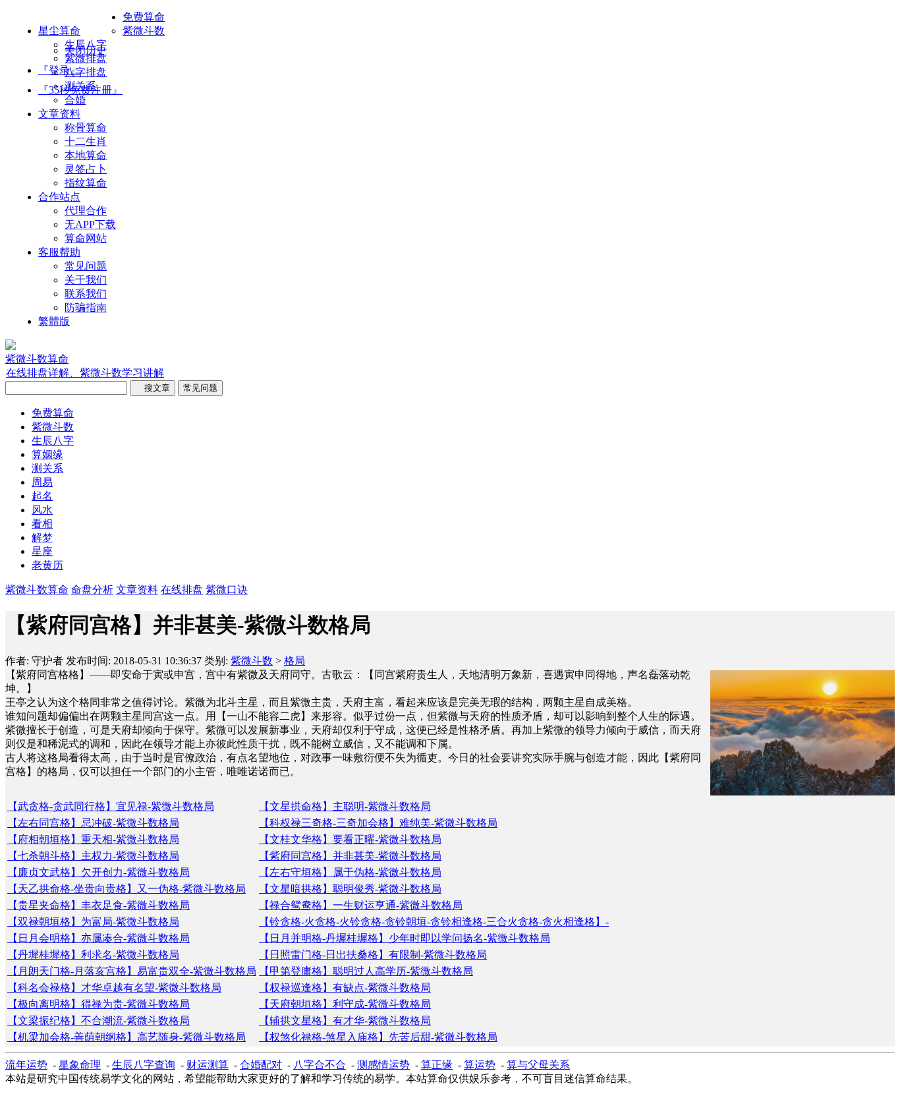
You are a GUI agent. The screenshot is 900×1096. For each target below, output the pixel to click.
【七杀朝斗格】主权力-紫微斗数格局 (93, 855)
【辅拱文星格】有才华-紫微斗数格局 (345, 1020)
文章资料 (59, 113)
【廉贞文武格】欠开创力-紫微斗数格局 (98, 872)
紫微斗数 (144, 30)
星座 (42, 551)
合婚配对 (261, 1064)
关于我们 (86, 279)
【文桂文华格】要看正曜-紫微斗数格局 (350, 839)
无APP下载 (90, 224)
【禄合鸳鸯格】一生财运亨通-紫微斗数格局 (361, 905)
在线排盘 (182, 589)
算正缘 (437, 1064)
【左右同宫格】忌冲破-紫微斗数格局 (93, 822)
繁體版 (54, 321)
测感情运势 (383, 1064)
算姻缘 (47, 454)
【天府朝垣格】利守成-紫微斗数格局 (345, 1004)
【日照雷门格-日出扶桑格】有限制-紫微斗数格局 (373, 954)
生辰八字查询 (143, 1064)
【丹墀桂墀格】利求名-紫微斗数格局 (93, 954)
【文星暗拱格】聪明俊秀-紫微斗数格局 (350, 888)
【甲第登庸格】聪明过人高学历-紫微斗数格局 (366, 971)
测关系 (80, 86)
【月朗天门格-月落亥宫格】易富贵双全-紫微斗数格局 (131, 971)
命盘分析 (92, 589)
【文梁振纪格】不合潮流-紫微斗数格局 (98, 1020)
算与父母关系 (538, 1064)
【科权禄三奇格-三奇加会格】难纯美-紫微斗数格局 (378, 822)
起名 (42, 496)
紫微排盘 (86, 58)
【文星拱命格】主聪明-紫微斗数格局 (345, 806)
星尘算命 (59, 30)
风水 (42, 509)
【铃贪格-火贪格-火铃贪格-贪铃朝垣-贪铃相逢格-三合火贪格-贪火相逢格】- (434, 921)
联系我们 (86, 293)
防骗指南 (86, 307)
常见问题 (86, 266)
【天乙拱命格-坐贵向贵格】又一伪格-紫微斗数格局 (126, 888)
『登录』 (59, 70)
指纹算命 (86, 182)
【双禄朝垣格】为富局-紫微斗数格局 (93, 921)
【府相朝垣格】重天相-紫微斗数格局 (93, 839)
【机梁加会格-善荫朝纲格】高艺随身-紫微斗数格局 (126, 1037)
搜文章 (152, 388)
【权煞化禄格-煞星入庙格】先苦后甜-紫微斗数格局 (378, 1037)
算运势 (479, 1064)
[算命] (10, 346)
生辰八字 (86, 44)
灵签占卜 (86, 169)
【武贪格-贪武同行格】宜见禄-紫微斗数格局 (110, 806)
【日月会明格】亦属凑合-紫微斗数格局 (98, 938)
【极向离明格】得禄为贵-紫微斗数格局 (98, 1004)
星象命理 (80, 1064)
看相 (42, 523)
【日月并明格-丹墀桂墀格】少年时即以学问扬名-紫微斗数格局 (404, 938)
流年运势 (26, 1064)
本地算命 (86, 155)
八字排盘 (86, 72)
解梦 (42, 537)
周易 (42, 482)
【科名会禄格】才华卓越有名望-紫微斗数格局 (114, 987)
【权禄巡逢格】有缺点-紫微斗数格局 (345, 987)
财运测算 (207, 1064)
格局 (294, 660)
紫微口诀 (227, 589)
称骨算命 (86, 127)
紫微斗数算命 (37, 589)
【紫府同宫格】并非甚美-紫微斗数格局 (350, 855)
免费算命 (144, 16)
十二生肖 (86, 141)
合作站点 (59, 196)
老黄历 (47, 565)
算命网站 (86, 238)
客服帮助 (59, 252)
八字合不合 (319, 1064)
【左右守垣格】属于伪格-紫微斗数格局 (350, 872)
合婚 (75, 99)
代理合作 (86, 210)
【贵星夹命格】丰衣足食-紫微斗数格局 (98, 905)
